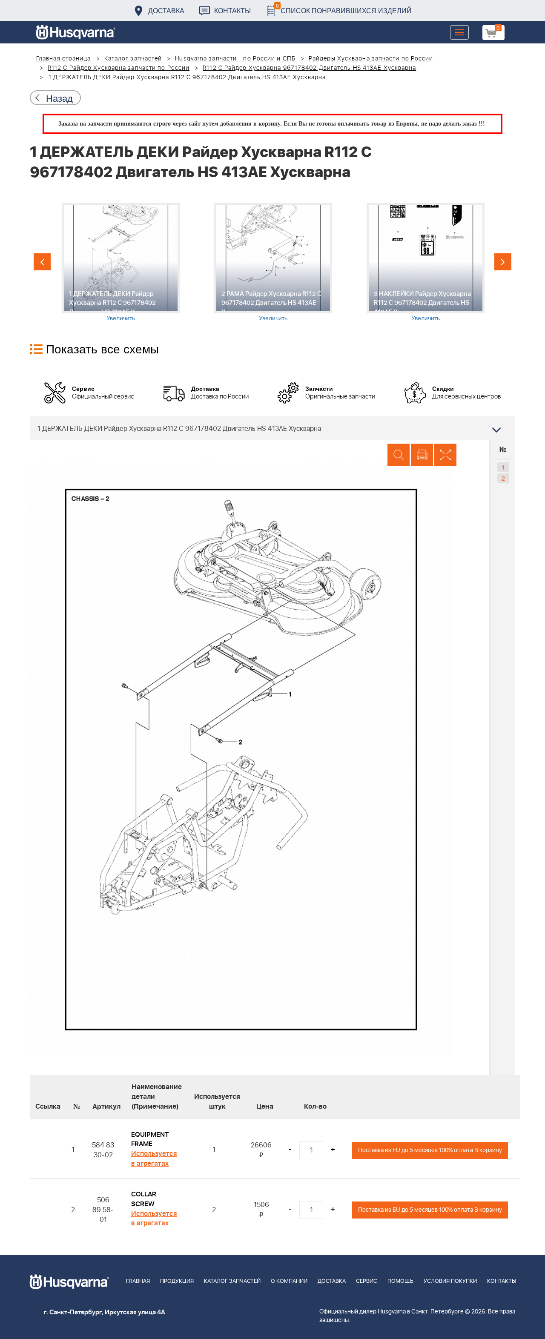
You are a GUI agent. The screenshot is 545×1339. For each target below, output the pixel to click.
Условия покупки (450, 1281)
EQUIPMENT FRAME (150, 1140)
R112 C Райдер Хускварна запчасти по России (118, 68)
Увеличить (120, 317)
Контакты (232, 10)
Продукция (177, 1281)
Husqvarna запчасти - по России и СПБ (235, 58)
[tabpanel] (120, 262)
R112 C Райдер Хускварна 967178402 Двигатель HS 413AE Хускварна (309, 68)
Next (502, 261)
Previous (42, 261)
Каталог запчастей (133, 58)
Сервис (366, 1281)
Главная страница (63, 58)
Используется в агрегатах (154, 1159)
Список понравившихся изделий (344, 8)
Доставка (166, 10)
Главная (138, 1281)
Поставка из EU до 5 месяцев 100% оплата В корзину (430, 1150)
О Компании (289, 1281)
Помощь (400, 1281)
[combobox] (272, 428)
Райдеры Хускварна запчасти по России (371, 58)
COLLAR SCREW (143, 1199)
